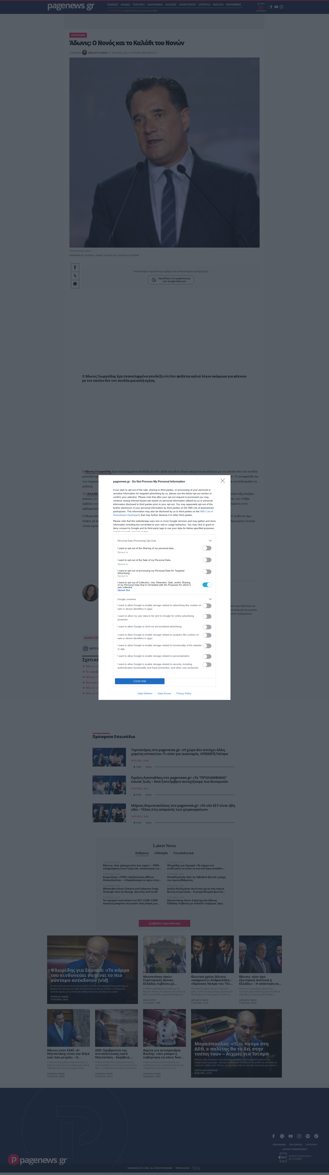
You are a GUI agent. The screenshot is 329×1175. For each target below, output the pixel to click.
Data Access (164, 693)
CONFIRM (139, 681)
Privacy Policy (183, 693)
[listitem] (164, 540)
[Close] (224, 482)
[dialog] (164, 587)
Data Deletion (145, 693)
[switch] (207, 548)
